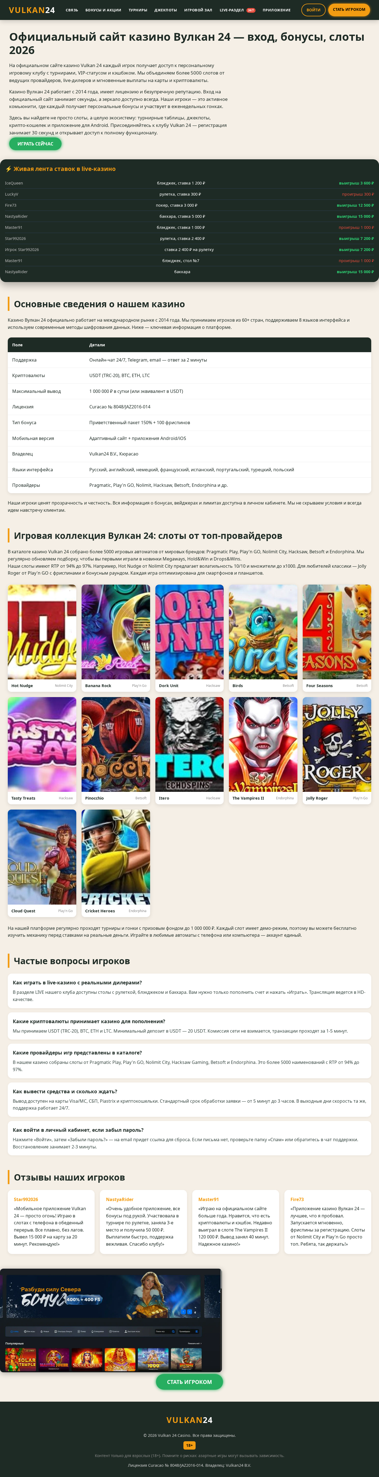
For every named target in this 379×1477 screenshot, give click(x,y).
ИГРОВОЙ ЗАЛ (198, 9)
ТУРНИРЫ (138, 9)
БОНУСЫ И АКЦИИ (103, 9)
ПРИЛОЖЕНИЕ (277, 9)
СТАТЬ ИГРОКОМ (349, 9)
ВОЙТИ (313, 9)
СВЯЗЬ (72, 9)
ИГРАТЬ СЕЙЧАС (35, 144)
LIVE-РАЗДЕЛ (237, 9)
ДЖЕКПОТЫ (166, 9)
